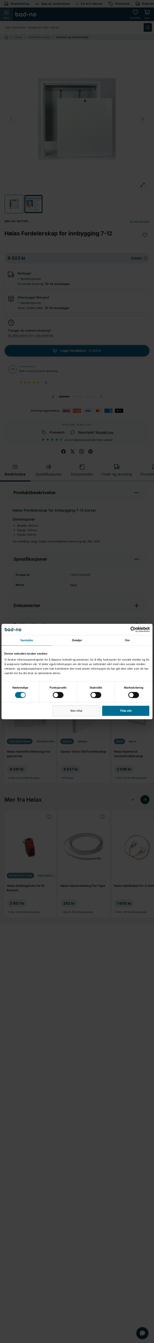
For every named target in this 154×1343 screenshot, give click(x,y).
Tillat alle (126, 710)
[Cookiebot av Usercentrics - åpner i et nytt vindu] (133, 629)
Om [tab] (127, 640)
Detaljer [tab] (77, 640)
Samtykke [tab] (26, 640)
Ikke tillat (76, 710)
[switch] (58, 695)
